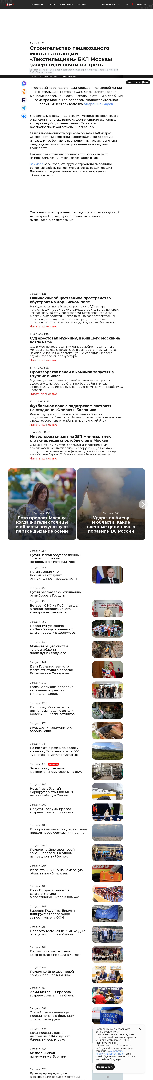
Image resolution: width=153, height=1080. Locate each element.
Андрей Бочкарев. (98, 104)
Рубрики (81, 4)
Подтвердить (105, 1067)
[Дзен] (138, 82)
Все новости (37, 4)
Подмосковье (66, 4)
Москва (34, 76)
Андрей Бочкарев (68, 76)
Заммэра (37, 164)
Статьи (51, 4)
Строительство (45, 76)
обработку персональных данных (109, 1052)
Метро (56, 76)
